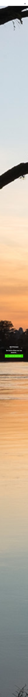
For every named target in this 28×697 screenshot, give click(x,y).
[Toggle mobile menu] (25, 3)
